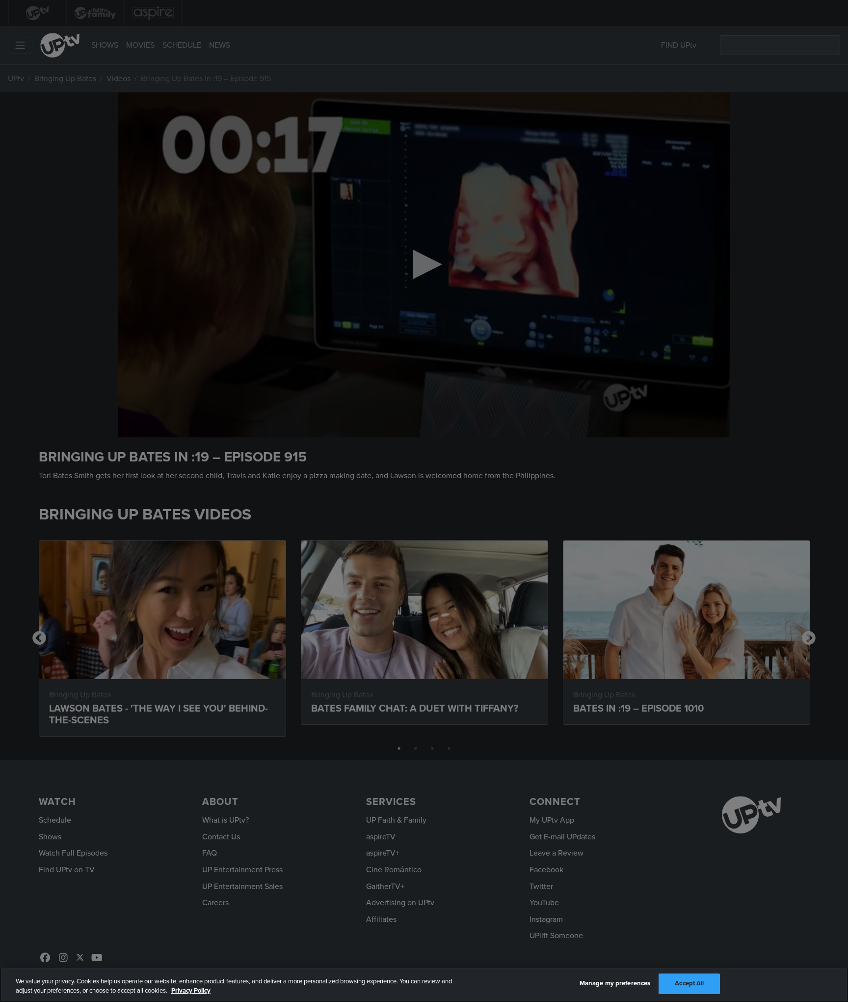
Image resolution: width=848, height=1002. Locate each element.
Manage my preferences (615, 983)
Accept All (689, 983)
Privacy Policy (191, 991)
